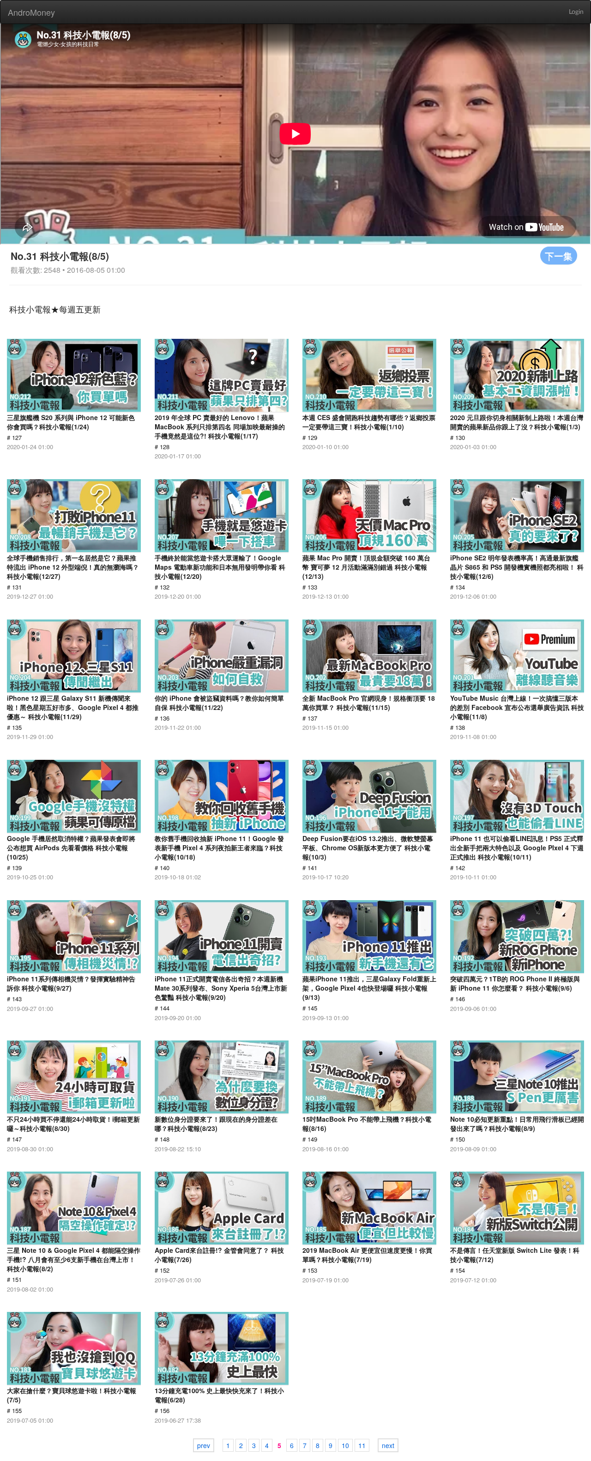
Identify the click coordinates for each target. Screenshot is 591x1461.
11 (362, 1445)
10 (345, 1445)
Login (576, 12)
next (388, 1445)
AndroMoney (31, 12)
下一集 (559, 255)
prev (203, 1445)
